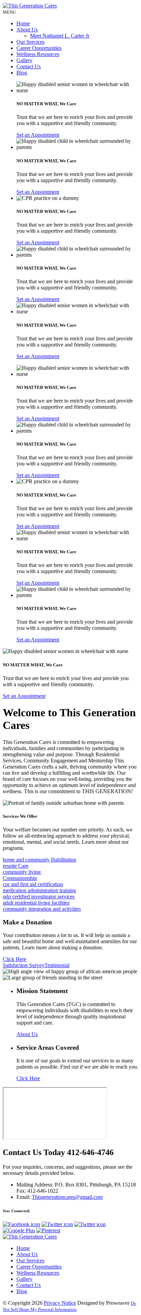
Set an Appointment (37, 135)
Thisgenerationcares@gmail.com (67, 1197)
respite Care (15, 866)
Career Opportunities (39, 48)
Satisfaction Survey (23, 965)
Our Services (30, 42)
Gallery (24, 60)
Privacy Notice (60, 1303)
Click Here (14, 959)
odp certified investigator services (39, 896)
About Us (27, 29)
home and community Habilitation (39, 860)
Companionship (20, 878)
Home (23, 23)
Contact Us (28, 66)
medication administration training (39, 890)
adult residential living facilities (36, 903)
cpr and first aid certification (33, 884)
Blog (21, 73)
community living (22, 872)
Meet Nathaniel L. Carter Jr (59, 36)
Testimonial (56, 965)
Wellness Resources (37, 54)
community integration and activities (42, 909)
